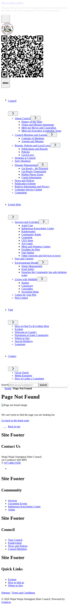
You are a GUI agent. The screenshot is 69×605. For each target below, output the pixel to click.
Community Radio (31, 234)
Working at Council (25, 157)
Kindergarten (28, 231)
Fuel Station (27, 252)
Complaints (21, 192)
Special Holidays (24, 341)
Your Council (15, 539)
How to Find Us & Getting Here (32, 326)
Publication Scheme (25, 183)
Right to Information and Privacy (32, 186)
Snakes (25, 282)
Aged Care (27, 225)
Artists (11, 509)
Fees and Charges (24, 258)
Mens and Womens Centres (35, 246)
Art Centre (27, 243)
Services (12, 500)
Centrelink (26, 237)
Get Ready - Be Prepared (34, 168)
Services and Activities (27, 222)
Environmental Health (26, 262)
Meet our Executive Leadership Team (41, 130)
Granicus (6, 602)
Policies (25, 151)
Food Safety (27, 269)
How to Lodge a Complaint (29, 378)
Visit (10, 309)
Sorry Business (23, 161)
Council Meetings (17, 549)
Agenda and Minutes (32, 141)
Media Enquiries (23, 375)
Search (5, 384)
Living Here (14, 204)
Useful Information (31, 177)
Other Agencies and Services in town (41, 255)
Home (8, 388)
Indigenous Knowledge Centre (37, 228)
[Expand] (13, 113)
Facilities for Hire (30, 249)
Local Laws (27, 154)
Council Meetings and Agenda (31, 135)
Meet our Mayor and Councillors (38, 127)
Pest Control (21, 297)
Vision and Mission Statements (37, 124)
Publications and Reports (34, 148)
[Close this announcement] (5, 18)
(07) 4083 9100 (12, 462)
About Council (22, 118)
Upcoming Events (17, 503)
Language (20, 344)
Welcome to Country (26, 332)
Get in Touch (22, 372)
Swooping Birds (30, 291)
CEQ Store (27, 240)
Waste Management (31, 266)
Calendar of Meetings (32, 138)
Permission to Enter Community (32, 335)
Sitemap (5, 592)
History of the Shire (31, 121)
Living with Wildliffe (26, 279)
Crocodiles (27, 288)
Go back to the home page (15, 420)
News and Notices (24, 180)
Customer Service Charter (28, 189)
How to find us (16, 582)
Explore (19, 329)
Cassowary (27, 285)
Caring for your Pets (25, 294)
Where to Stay (22, 338)
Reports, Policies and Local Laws (32, 145)
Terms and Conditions (23, 592)
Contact (12, 356)
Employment (15, 543)
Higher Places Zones (32, 174)
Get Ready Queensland (33, 171)
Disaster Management (26, 165)
